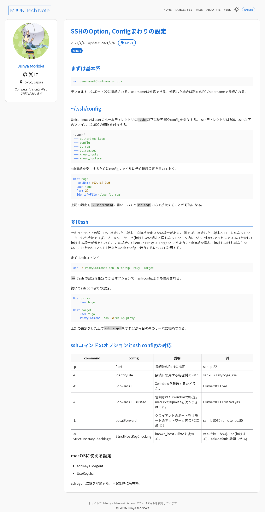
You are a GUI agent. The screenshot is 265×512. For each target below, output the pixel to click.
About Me (213, 9)
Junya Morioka (31, 66)
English (248, 9)
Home (168, 9)
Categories (183, 9)
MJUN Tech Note (29, 10)
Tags (199, 9)
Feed (227, 9)
